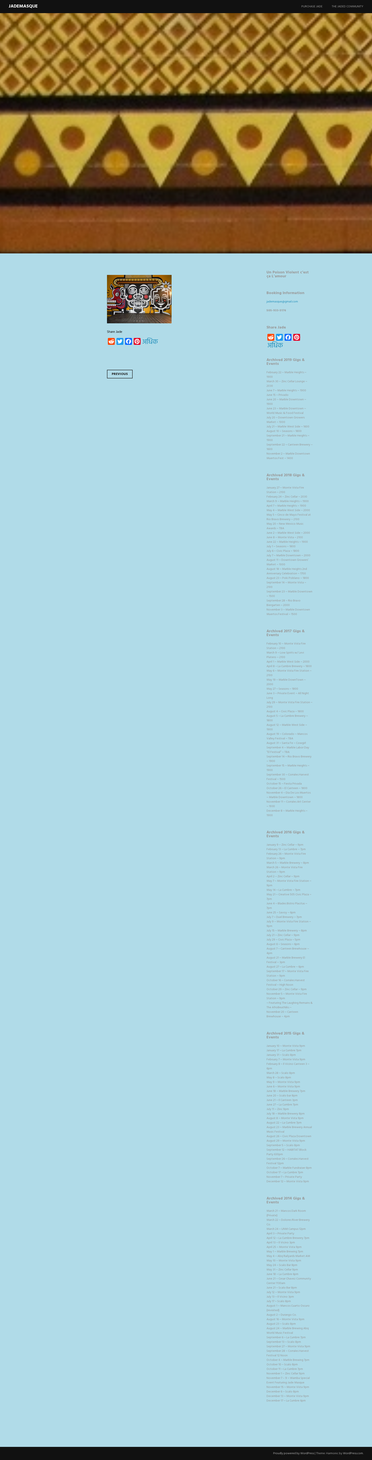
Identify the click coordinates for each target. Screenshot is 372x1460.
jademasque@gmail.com (282, 301)
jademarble (90, 131)
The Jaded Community (347, 6)
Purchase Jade (311, 6)
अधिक (150, 342)
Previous (120, 374)
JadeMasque (23, 6)
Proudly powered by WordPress (293, 1453)
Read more (71, 159)
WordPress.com (353, 1453)
